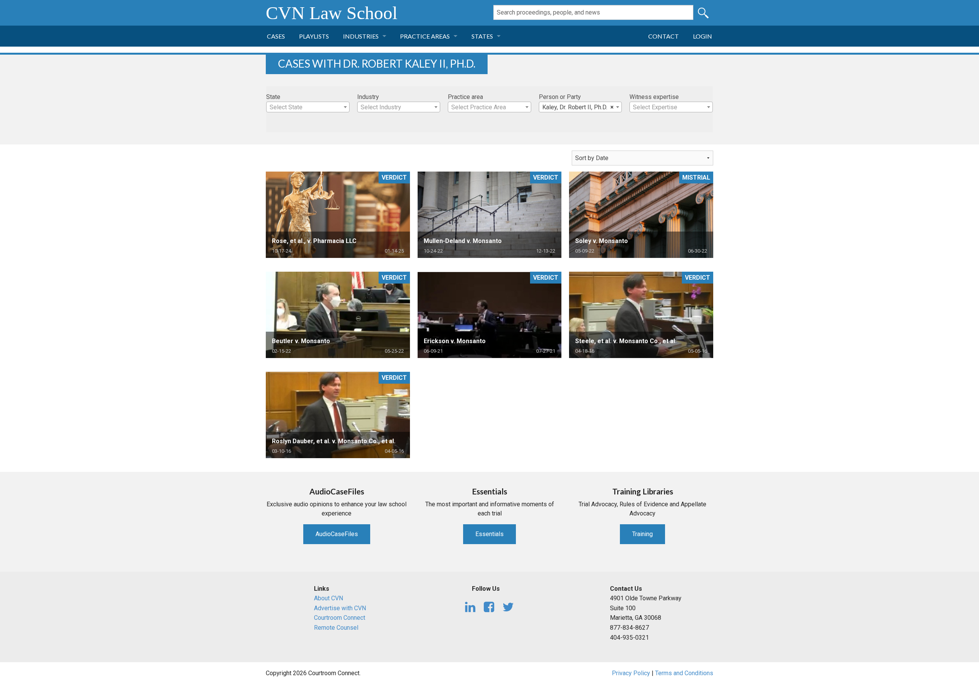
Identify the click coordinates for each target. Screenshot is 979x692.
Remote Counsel (336, 627)
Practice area (465, 96)
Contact (663, 36)
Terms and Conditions (684, 673)
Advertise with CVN (340, 608)
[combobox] (308, 107)
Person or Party (560, 96)
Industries (361, 36)
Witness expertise (654, 96)
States (482, 36)
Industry (368, 96)
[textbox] (308, 107)
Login (702, 36)
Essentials (489, 534)
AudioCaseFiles (336, 534)
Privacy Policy (631, 673)
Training (642, 534)
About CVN (328, 598)
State (273, 96)
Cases (276, 36)
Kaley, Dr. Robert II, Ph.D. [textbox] (578, 107)
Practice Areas (425, 36)
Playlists (314, 36)
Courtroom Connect (339, 617)
